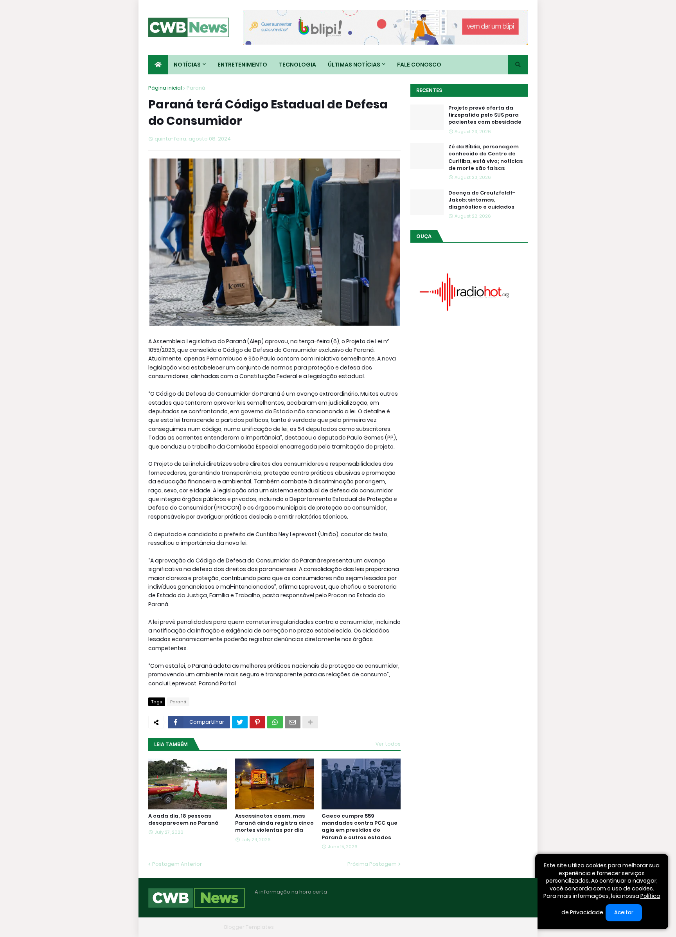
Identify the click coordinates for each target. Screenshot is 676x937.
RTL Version (513, 927)
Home (407, 927)
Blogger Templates (249, 927)
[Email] (292, 722)
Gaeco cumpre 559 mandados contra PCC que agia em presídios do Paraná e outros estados (359, 827)
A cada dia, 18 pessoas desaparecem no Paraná (183, 820)
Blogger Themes (199, 927)
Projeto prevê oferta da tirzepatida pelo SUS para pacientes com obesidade (484, 115)
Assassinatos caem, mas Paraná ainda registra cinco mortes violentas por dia (274, 823)
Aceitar (623, 912)
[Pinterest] (257, 722)
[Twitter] (240, 722)
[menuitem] (158, 64)
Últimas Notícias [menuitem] (354, 64)
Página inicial (165, 88)
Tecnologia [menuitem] (297, 64)
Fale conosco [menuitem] (419, 64)
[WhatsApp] (275, 722)
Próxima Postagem (372, 864)
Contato (479, 927)
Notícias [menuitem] (187, 64)
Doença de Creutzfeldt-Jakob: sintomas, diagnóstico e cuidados (481, 200)
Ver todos (388, 744)
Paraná (196, 88)
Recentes (429, 90)
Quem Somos (441, 927)
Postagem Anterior (177, 864)
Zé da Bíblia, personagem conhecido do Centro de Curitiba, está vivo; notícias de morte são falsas (485, 157)
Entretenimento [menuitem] (242, 64)
